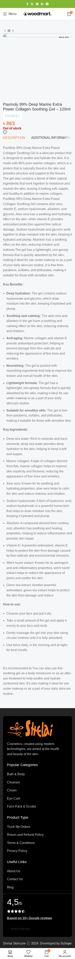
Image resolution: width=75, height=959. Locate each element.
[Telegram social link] (47, 4)
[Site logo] (38, 13)
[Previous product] (5, 31)
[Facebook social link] (27, 4)
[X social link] (32, 4)
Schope (66, 943)
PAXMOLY (12, 116)
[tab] (14, 137)
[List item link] (37, 774)
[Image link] (30, 728)
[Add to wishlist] (5, 132)
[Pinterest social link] (37, 4)
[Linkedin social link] (42, 4)
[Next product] (13, 31)
